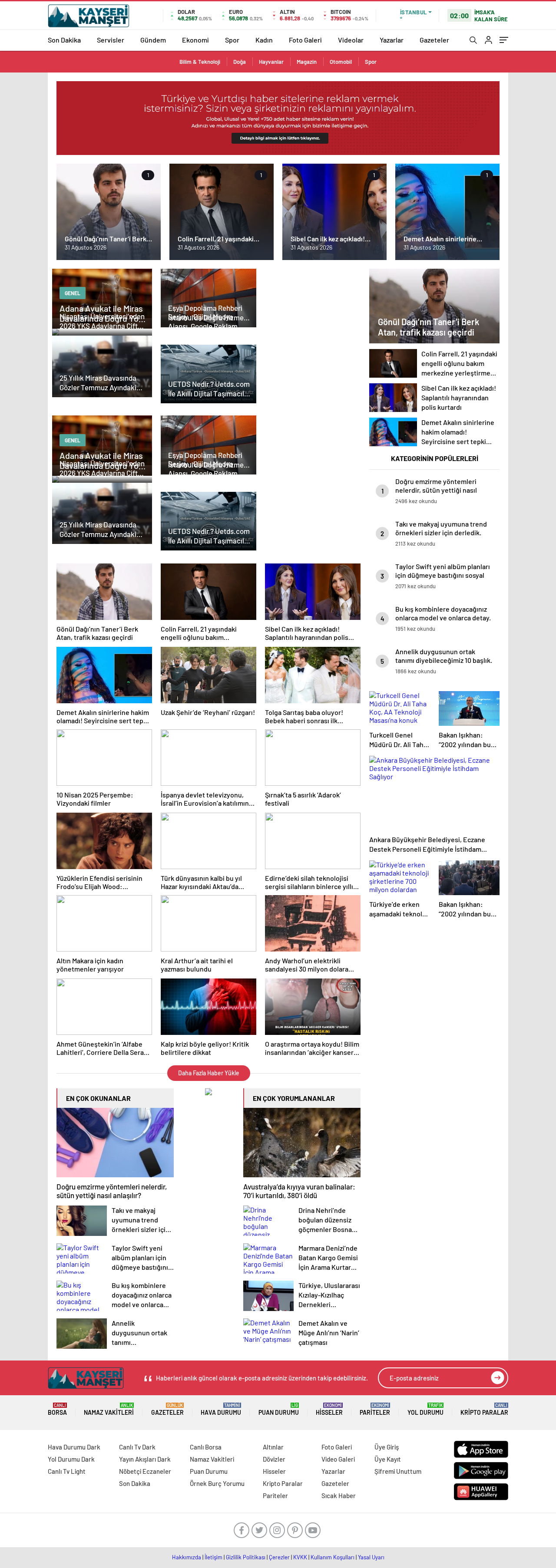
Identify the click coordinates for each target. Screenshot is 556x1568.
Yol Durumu (425, 1409)
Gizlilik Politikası (245, 1557)
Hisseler (329, 1409)
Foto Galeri (305, 40)
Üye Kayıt (387, 1459)
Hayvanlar (271, 61)
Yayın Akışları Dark (145, 1459)
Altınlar (273, 1447)
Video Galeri (338, 1459)
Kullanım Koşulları (332, 1557)
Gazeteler (434, 40)
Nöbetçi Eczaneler (145, 1471)
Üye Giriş (386, 1447)
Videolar (351, 40)
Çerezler (279, 1557)
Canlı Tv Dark (137, 1447)
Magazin (307, 61)
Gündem (153, 40)
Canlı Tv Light (67, 1471)
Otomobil (341, 61)
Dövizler (274, 1459)
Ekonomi (195, 40)
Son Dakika (64, 40)
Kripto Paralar (484, 1409)
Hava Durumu (221, 1409)
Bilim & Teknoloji (199, 61)
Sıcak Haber (338, 1495)
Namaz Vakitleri (109, 1409)
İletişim (213, 1557)
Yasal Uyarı (371, 1557)
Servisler (110, 40)
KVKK (300, 1557)
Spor (232, 40)
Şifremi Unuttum (397, 1471)
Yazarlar (392, 40)
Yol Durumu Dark (71, 1459)
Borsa (57, 1409)
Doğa (239, 61)
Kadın (264, 40)
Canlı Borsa (206, 1447)
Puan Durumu (278, 1409)
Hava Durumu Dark (74, 1447)
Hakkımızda (186, 1557)
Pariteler (375, 1409)
